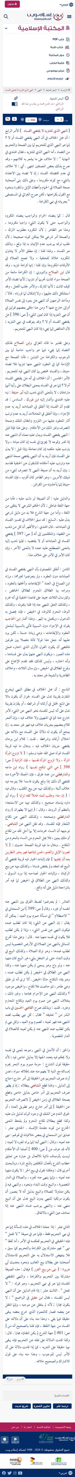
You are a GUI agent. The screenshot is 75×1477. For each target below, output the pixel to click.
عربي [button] (64, 4)
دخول (11, 4)
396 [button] (33, 120)
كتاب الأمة (56, 47)
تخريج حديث (21, 1405)
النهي (39, 90)
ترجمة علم (62, 1405)
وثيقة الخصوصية (63, 1427)
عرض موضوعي (55, 70)
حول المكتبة (56, 55)
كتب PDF (58, 39)
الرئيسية (64, 90)
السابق (19, 1379)
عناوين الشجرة (42, 1405)
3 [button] (61, 119)
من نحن (15, 1427)
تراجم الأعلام (55, 78)
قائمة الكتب (57, 63)
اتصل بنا (28, 1427)
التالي (11, 1379)
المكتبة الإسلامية (41, 28)
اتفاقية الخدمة (43, 1427)
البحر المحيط (51, 90)
